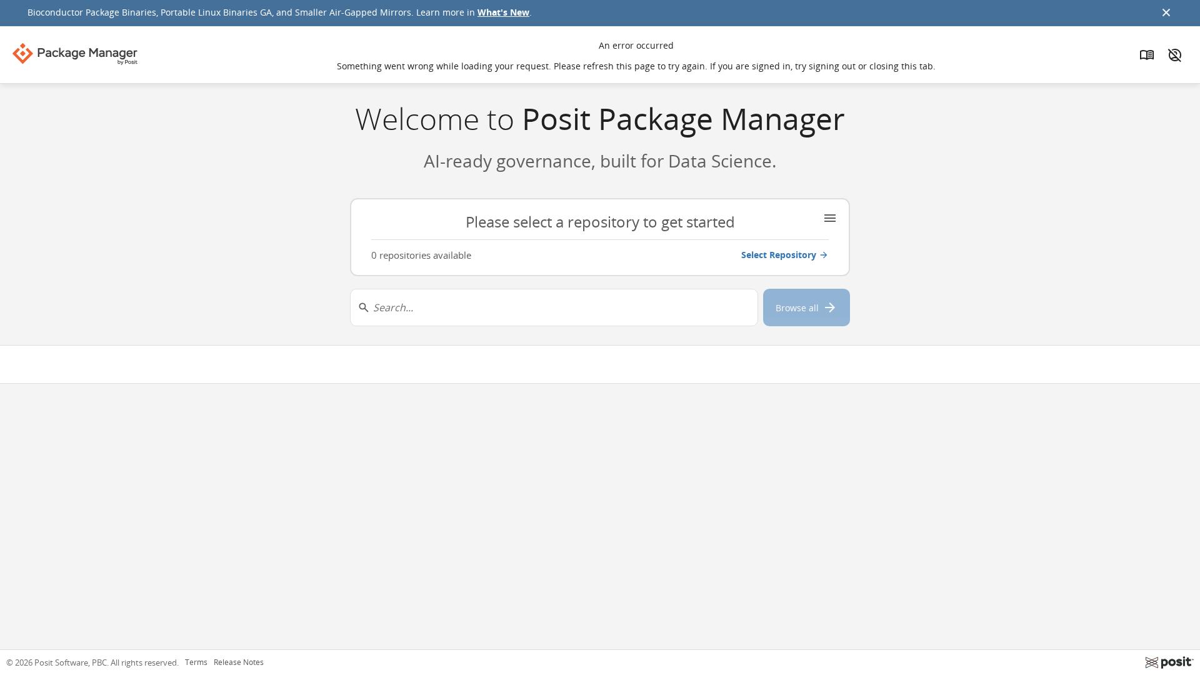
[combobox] (554, 307)
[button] (600, 237)
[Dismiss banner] (1166, 12)
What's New (503, 12)
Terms (196, 662)
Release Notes (239, 662)
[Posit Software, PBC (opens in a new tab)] (1170, 662)
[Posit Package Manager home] (75, 53)
